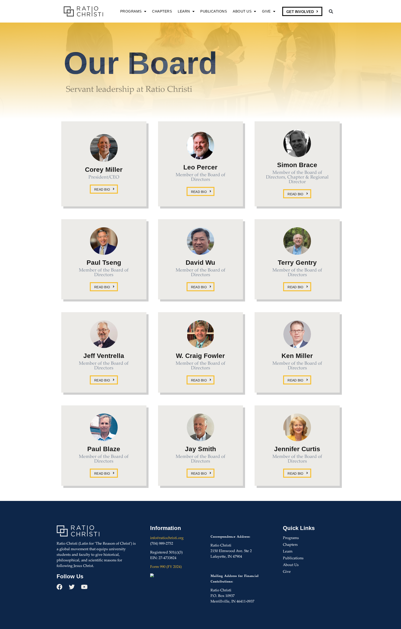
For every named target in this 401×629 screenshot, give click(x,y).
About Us (242, 11)
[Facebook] (59, 587)
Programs (131, 11)
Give (266, 11)
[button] (331, 11)
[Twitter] (72, 587)
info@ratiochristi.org (167, 538)
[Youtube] (84, 587)
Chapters (162, 11)
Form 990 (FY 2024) (166, 567)
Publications (213, 11)
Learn (184, 11)
